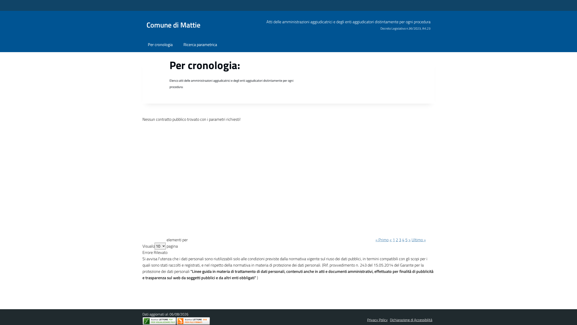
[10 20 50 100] (160, 246)
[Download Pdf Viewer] (159, 321)
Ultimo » (419, 240)
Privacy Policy (377, 320)
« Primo (382, 240)
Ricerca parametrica (200, 45)
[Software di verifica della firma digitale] (193, 321)
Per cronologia (160, 45)
